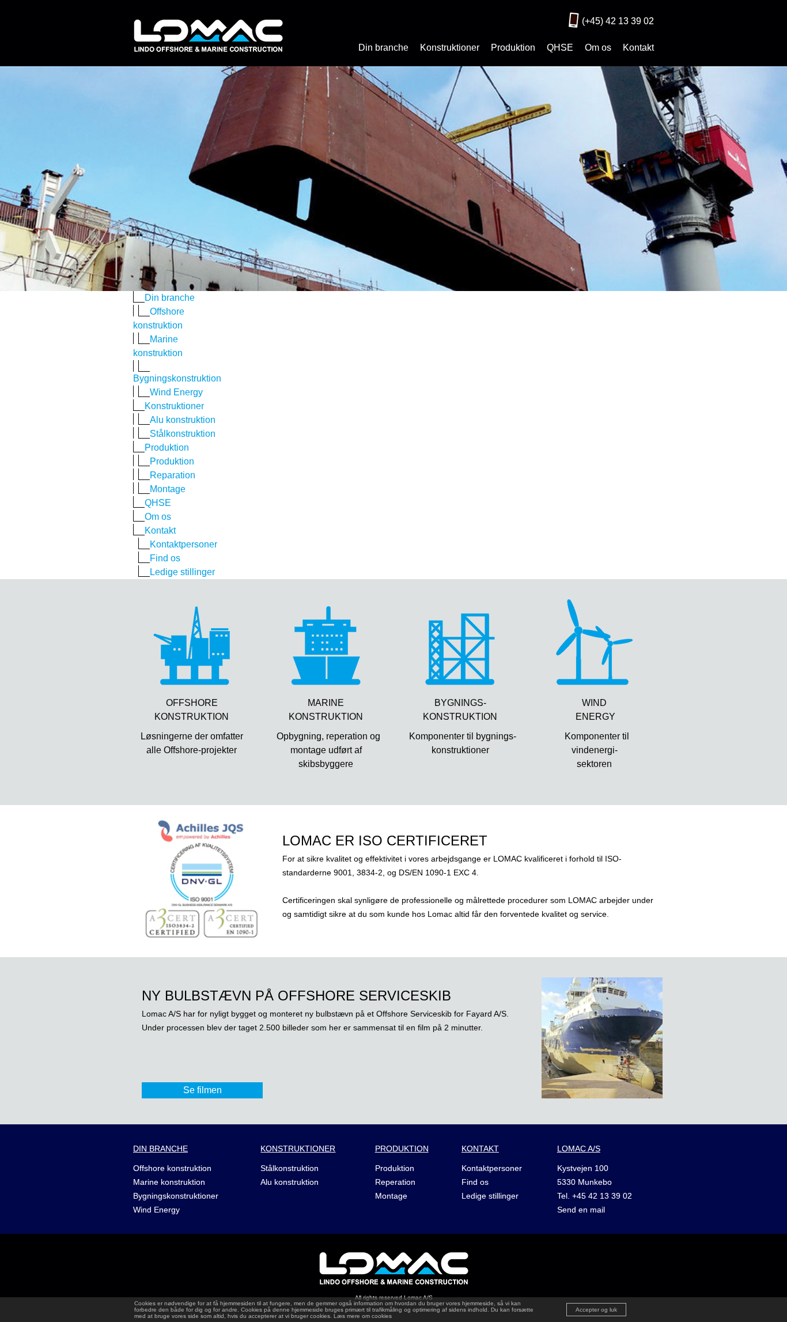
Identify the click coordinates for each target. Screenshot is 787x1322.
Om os (598, 47)
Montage (391, 1195)
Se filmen (202, 1090)
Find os (475, 1182)
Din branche (383, 47)
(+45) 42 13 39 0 (615, 21)
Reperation (395, 1182)
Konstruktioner (449, 47)
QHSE (560, 47)
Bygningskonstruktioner (175, 1195)
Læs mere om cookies (363, 1316)
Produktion (513, 47)
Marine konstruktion (169, 1182)
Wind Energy (156, 1209)
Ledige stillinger (490, 1195)
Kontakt (638, 47)
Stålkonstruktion (289, 1168)
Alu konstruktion (289, 1182)
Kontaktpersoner (491, 1168)
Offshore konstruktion (172, 1168)
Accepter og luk (596, 1309)
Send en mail (581, 1209)
